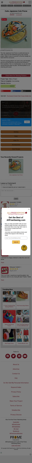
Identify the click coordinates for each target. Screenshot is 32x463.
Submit (16, 242)
